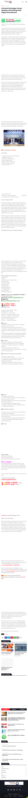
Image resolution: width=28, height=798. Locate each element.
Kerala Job (14, 775)
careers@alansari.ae (8, 479)
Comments (22, 709)
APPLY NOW (10, 304)
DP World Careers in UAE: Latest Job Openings (6, 653)
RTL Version (20, 796)
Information (14, 772)
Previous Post (5, 706)
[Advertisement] (14, 60)
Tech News (14, 777)
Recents (14, 709)
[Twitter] (8, 638)
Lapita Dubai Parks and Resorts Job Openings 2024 (16, 725)
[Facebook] (6, 638)
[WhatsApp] (14, 638)
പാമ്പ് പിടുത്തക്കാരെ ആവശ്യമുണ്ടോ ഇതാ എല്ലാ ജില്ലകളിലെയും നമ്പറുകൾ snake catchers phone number (16, 719)
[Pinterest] (11, 638)
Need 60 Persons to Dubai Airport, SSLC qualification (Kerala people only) (16, 713)
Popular (5, 709)
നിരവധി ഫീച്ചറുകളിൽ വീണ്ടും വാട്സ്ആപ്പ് (16, 735)
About (10, 796)
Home (2, 5)
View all (25, 641)
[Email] (17, 638)
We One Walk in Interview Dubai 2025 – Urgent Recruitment (20, 653)
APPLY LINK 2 (10, 305)
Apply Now (16, 565)
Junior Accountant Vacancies (9, 746)
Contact (15, 796)
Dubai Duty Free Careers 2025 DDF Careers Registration (7, 668)
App (14, 767)
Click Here (13, 150)
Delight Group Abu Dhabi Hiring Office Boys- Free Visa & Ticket (16, 730)
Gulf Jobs (7, 5)
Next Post (24, 706)
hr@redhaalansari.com (11, 301)
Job (14, 774)
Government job (14, 768)
